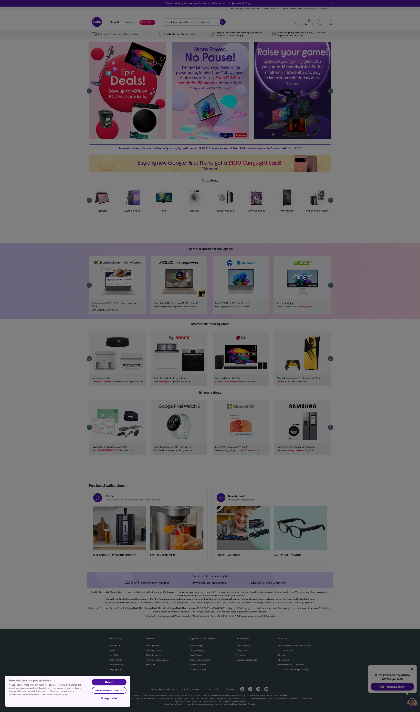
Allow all (109, 682)
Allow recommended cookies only (109, 690)
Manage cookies (109, 698)
